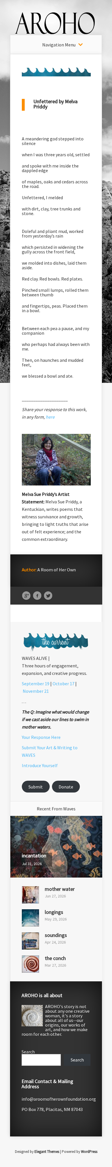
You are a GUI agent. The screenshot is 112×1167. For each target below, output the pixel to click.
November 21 (36, 691)
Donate (66, 787)
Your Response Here (41, 737)
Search (28, 1052)
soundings (56, 935)
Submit (35, 787)
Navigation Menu (59, 44)
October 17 (63, 683)
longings (54, 912)
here (50, 417)
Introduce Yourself (40, 765)
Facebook (37, 596)
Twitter (48, 596)
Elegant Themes (46, 1151)
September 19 (35, 683)
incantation (34, 855)
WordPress (89, 1151)
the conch (55, 958)
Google (26, 596)
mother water (60, 889)
